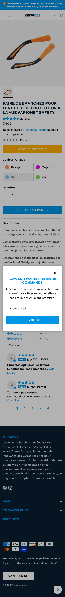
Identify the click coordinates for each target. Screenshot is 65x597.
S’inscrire (32, 320)
